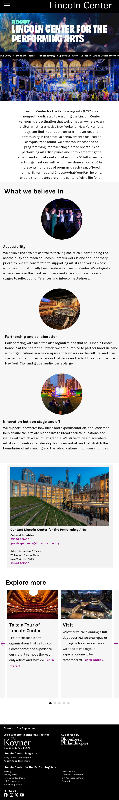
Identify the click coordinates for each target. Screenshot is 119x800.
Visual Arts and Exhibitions (17, 761)
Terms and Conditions (15, 778)
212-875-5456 (19, 539)
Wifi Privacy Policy (13, 784)
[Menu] (7, 5)
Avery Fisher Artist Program (17, 757)
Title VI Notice (68, 771)
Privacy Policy (11, 774)
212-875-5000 (19, 563)
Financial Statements (73, 774)
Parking (7, 771)
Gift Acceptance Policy (73, 778)
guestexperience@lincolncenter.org (34, 543)
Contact (66, 781)
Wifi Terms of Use (12, 781)
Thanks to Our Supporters (19, 728)
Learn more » (93, 660)
